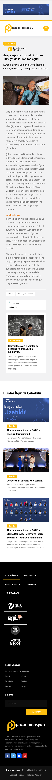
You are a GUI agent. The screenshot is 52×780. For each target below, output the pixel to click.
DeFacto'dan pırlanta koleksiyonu (25, 480)
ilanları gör (13, 307)
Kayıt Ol (38, 712)
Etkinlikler (9, 681)
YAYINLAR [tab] (31, 584)
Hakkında (25, 671)
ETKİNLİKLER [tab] (11, 575)
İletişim (24, 686)
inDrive (10, 294)
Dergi (7, 676)
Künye (23, 676)
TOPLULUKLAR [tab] (12, 593)
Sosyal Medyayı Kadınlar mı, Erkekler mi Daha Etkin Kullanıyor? (23, 349)
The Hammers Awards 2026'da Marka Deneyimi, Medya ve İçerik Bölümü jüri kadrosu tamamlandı (25, 534)
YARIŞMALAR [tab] (30, 575)
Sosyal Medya (15, 340)
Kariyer (8, 686)
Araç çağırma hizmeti (25, 294)
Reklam (24, 681)
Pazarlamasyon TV (13, 671)
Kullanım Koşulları (34, 775)
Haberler (10, 44)
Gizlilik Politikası (17, 775)
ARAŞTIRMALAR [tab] (13, 584)
